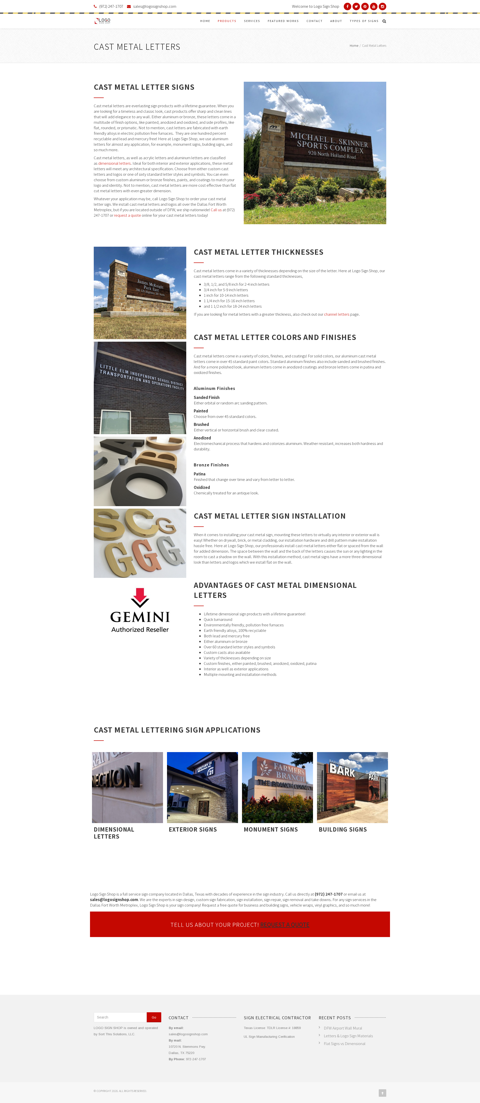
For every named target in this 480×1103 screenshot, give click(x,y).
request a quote (127, 215)
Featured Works (283, 21)
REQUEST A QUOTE (285, 924)
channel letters (337, 314)
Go (154, 1017)
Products (227, 21)
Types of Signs (364, 21)
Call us (216, 209)
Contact (314, 21)
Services (252, 21)
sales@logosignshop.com (154, 6)
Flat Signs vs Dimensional (345, 1043)
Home (205, 21)
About (336, 21)
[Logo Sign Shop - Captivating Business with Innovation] (102, 20)
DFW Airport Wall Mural (343, 1028)
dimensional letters (114, 163)
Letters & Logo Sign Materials (348, 1035)
